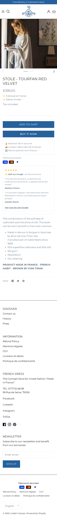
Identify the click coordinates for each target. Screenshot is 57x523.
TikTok (6, 416)
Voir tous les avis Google (16, 207)
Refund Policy (11, 341)
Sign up (11, 464)
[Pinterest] (14, 424)
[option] (28, 44)
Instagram (9, 410)
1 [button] (25, 71)
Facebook (9, 398)
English (9, 506)
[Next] (54, 71)
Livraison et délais (13, 356)
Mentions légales (13, 346)
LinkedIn (8, 404)
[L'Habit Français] (28, 11)
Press (6, 323)
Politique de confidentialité (19, 361)
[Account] (48, 11)
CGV (5, 351)
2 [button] (31, 71)
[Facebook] (4, 424)
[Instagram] (9, 424)
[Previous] (3, 71)
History (7, 318)
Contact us (9, 313)
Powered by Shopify (36, 513)
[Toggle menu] (3, 11)
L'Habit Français (17, 513)
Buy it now (28, 134)
